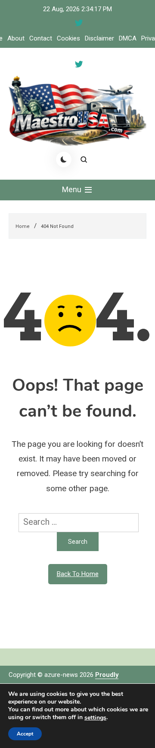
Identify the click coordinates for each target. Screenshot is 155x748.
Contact (40, 38)
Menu (72, 189)
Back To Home (78, 574)
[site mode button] (63, 159)
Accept (25, 733)
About (16, 38)
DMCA (127, 38)
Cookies (68, 38)
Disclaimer (99, 38)
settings (95, 718)
